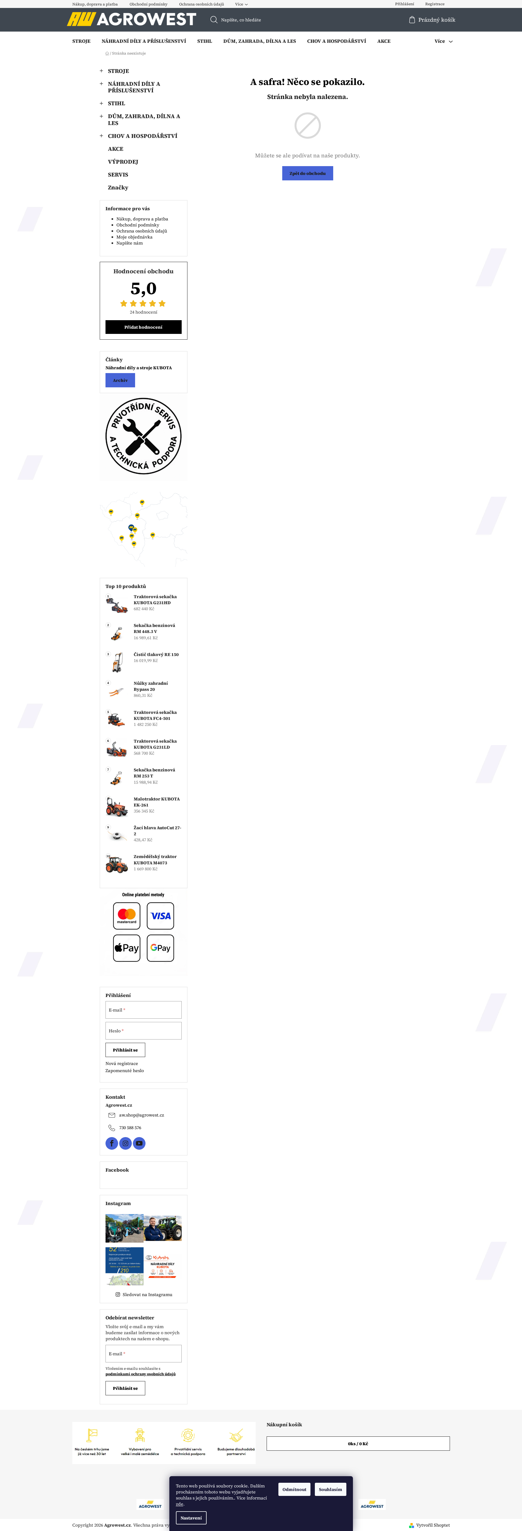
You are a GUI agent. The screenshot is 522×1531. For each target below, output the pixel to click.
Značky (118, 187)
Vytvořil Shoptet (433, 1525)
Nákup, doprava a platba (95, 4)
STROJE (118, 71)
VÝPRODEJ (123, 162)
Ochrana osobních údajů (201, 4)
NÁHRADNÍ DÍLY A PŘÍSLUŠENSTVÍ (134, 87)
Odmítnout (294, 1489)
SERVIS (118, 174)
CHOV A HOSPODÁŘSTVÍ (142, 136)
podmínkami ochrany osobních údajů (140, 1374)
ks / (358, 1444)
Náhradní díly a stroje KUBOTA (138, 367)
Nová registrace (121, 1063)
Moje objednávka (134, 237)
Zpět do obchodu (308, 173)
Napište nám (129, 243)
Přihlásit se (125, 1050)
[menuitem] (81, 41)
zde (179, 1504)
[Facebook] (111, 1143)
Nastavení (191, 1518)
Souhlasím (330, 1489)
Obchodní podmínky (148, 4)
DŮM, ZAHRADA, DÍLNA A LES (144, 119)
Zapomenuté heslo (124, 1070)
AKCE (115, 149)
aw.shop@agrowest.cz (141, 1115)
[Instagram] (125, 1143)
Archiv (120, 380)
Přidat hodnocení (143, 327)
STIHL (116, 103)
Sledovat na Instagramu (147, 1294)
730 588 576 (130, 1127)
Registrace (434, 4)
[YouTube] (139, 1143)
